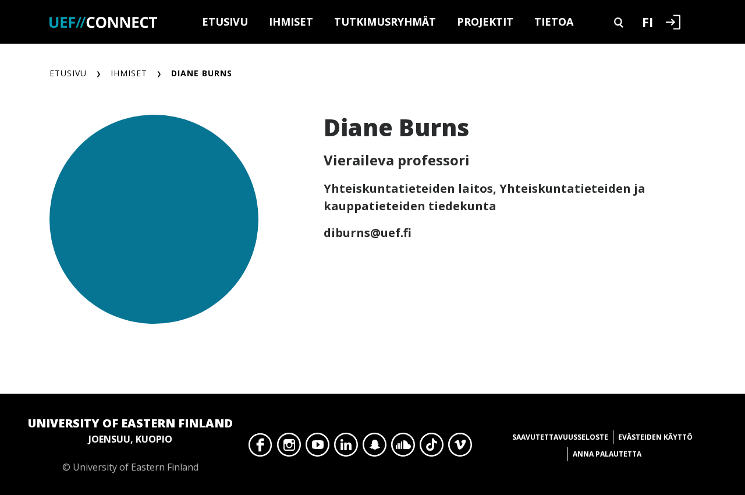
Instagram (289, 448)
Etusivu (225, 22)
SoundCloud (403, 448)
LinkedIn (346, 448)
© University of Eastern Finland (130, 444)
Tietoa (553, 22)
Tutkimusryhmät (385, 22)
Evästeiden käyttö (655, 437)
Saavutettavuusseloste (560, 437)
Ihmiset (291, 22)
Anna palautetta (607, 454)
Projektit (485, 22)
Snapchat (374, 448)
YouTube (317, 448)
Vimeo (460, 448)
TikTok (432, 448)
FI (647, 21)
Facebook (260, 448)
